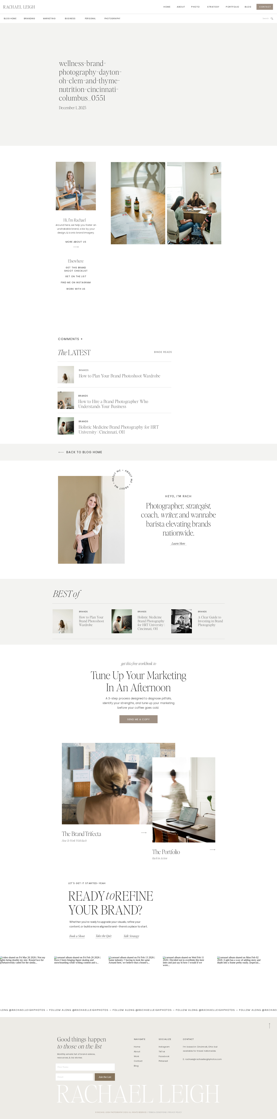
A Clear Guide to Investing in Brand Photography (210, 621)
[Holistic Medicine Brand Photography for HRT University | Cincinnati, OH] (66, 426)
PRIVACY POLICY (175, 1112)
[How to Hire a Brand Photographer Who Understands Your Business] (66, 400)
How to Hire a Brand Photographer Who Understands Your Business (113, 403)
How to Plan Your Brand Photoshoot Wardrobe (119, 375)
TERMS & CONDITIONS (158, 1112)
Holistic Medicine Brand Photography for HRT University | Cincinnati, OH (119, 429)
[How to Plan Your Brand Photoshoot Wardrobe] (66, 374)
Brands (84, 370)
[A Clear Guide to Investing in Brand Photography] (181, 621)
